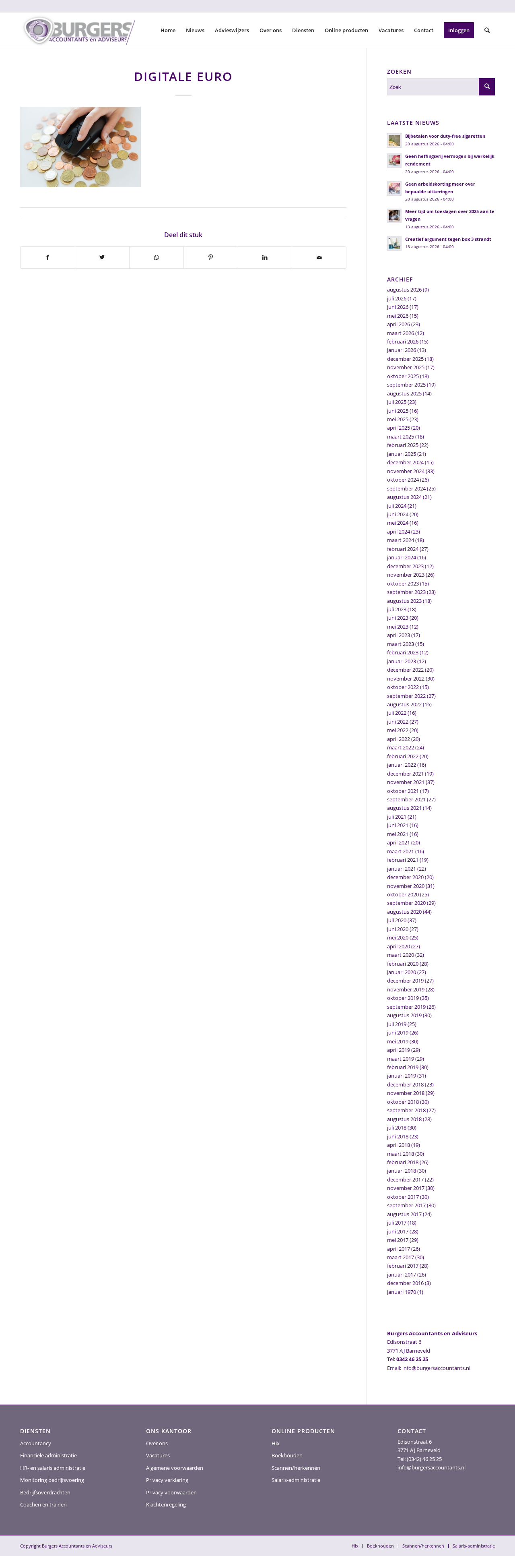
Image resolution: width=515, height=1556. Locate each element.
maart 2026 (400, 333)
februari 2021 (402, 859)
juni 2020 (397, 929)
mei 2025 (397, 419)
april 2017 (398, 1248)
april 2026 (398, 324)
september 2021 (406, 799)
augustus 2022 (404, 704)
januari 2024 (401, 557)
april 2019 (398, 1049)
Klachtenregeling (166, 1504)
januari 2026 (401, 350)
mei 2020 (397, 937)
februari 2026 (402, 341)
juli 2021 (396, 816)
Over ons (157, 1443)
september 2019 (406, 1006)
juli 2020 (396, 920)
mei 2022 (397, 730)
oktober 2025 (403, 376)
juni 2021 (397, 825)
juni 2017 (397, 1231)
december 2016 (405, 1283)
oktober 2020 (403, 894)
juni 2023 (397, 617)
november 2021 (405, 782)
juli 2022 (396, 712)
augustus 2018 (404, 1119)
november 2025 (405, 367)
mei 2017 (397, 1240)
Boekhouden (287, 1455)
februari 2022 (402, 756)
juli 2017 (396, 1222)
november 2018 (405, 1093)
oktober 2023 (403, 583)
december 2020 (405, 877)
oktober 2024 (403, 479)
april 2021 (398, 842)
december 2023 (405, 566)
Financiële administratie (48, 1455)
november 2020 (405, 886)
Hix (276, 1443)
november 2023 (405, 574)
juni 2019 (397, 1032)
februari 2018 (402, 1162)
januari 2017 (401, 1274)
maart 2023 (400, 644)
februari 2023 (402, 652)
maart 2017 (400, 1257)
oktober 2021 (403, 791)
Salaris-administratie (296, 1480)
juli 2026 (396, 298)
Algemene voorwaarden (174, 1467)
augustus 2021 (404, 807)
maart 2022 (400, 747)
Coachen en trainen (43, 1504)
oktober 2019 (403, 997)
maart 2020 (400, 954)
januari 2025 (401, 453)
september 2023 (406, 592)
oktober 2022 (403, 687)
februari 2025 (402, 445)
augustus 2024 (404, 497)
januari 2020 (401, 972)
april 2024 (398, 531)
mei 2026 (397, 315)
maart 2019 (400, 1058)
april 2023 (398, 635)
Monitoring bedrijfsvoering (52, 1480)
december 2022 (405, 669)
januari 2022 (401, 764)
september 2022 (406, 695)
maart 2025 (400, 436)
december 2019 (405, 980)
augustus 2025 (404, 393)
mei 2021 (397, 834)
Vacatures (158, 1455)
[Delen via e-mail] (319, 257)
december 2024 (405, 462)
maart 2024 (400, 540)
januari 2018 (401, 1170)
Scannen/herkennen (296, 1467)
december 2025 (405, 358)
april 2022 (398, 739)
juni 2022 (397, 721)
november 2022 (405, 678)
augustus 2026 (404, 289)
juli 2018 (396, 1127)
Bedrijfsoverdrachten (45, 1492)
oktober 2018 (403, 1101)
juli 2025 (396, 402)
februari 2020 (402, 963)
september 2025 (406, 384)
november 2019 (405, 989)
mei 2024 (397, 522)
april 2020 (398, 946)
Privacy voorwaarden (171, 1492)
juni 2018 (397, 1136)
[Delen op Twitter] (102, 257)
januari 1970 (401, 1291)
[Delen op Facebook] (48, 257)
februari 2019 (402, 1067)
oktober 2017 (403, 1196)
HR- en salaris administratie (52, 1467)
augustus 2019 (404, 1015)
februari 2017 (402, 1265)
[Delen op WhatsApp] (156, 257)
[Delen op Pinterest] (211, 257)
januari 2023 (401, 661)
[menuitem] (168, 30)
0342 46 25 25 (412, 1359)
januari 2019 (401, 1075)
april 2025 (398, 427)
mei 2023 (397, 626)
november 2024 (405, 471)
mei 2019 (397, 1041)
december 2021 (405, 773)
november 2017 (405, 1188)
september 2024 (406, 488)
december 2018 (405, 1084)
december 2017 (405, 1179)
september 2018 (406, 1110)
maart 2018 (400, 1153)
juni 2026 (397, 306)
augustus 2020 (404, 911)
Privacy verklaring (167, 1480)
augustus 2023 (404, 600)
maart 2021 (400, 851)
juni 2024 (397, 514)
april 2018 (398, 1144)
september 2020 (406, 902)
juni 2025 (397, 410)
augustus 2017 (404, 1214)
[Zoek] (487, 30)
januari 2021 (401, 868)
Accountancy (35, 1443)
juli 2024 (396, 505)
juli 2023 (396, 609)
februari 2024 (402, 548)
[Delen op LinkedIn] (265, 257)
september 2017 (406, 1205)
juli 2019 (396, 1024)
